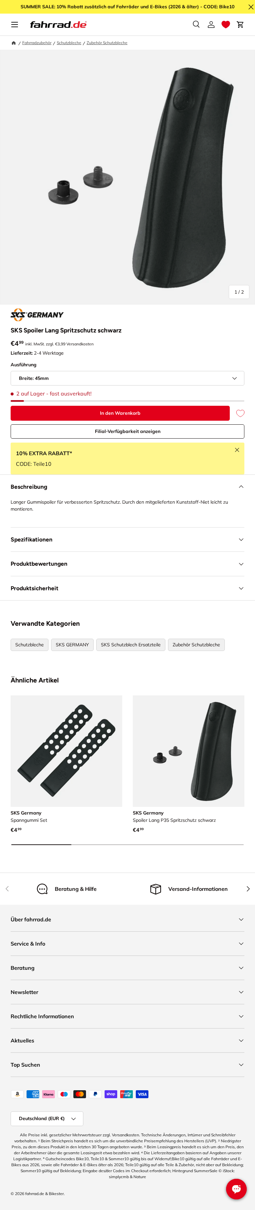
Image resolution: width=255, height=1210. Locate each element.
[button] (225, 24)
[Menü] (14, 24)
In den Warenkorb (120, 413)
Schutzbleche (69, 42)
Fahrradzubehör (36, 42)
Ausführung (24, 365)
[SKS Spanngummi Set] (66, 751)
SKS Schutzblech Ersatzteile (131, 645)
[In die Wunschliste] (237, 413)
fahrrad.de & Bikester (44, 1193)
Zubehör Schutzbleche (107, 42)
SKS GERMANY (72, 645)
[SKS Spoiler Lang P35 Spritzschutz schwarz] (188, 751)
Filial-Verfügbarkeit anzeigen (127, 431)
